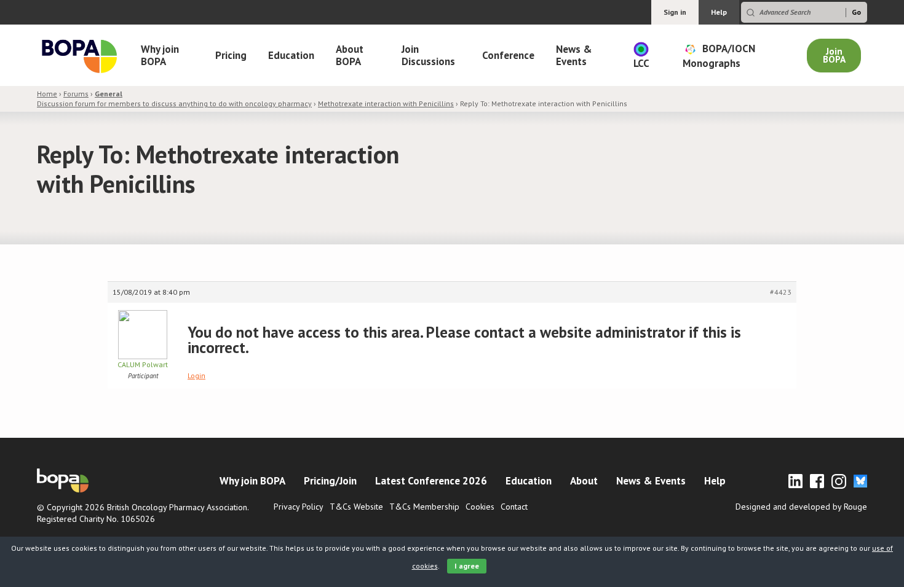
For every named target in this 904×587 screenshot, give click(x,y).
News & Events (574, 55)
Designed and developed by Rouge (801, 506)
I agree (466, 565)
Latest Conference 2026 (431, 481)
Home (47, 93)
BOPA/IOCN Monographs (719, 55)
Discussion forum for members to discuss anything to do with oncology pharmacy (174, 98)
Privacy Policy (298, 506)
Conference (508, 55)
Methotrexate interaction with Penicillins (386, 103)
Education (291, 55)
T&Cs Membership (424, 506)
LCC (641, 63)
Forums (76, 93)
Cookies (480, 506)
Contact (514, 506)
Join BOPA (834, 55)
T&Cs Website (356, 506)
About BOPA (349, 55)
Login (196, 375)
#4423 (780, 292)
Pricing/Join (330, 481)
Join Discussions (428, 55)
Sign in (675, 12)
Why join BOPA (160, 55)
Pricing (231, 55)
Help (719, 12)
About (584, 481)
